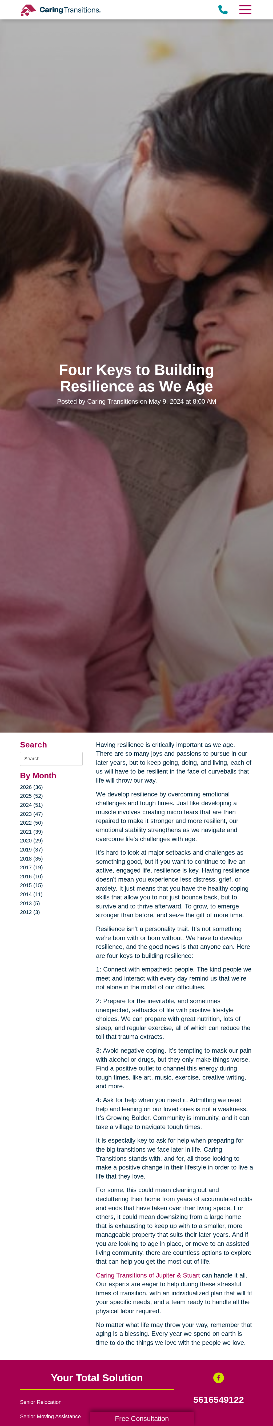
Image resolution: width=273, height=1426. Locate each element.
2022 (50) (31, 823)
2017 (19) (31, 867)
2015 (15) (31, 885)
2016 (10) (31, 876)
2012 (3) (30, 912)
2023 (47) (31, 814)
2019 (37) (31, 850)
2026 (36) (31, 787)
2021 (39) (31, 832)
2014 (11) (31, 894)
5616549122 (218, 1399)
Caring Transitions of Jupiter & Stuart (148, 1275)
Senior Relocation (41, 1402)
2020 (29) (31, 841)
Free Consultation (142, 1419)
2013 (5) (30, 903)
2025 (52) (31, 796)
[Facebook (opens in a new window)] (218, 1378)
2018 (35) (31, 859)
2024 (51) (31, 805)
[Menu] (245, 9)
